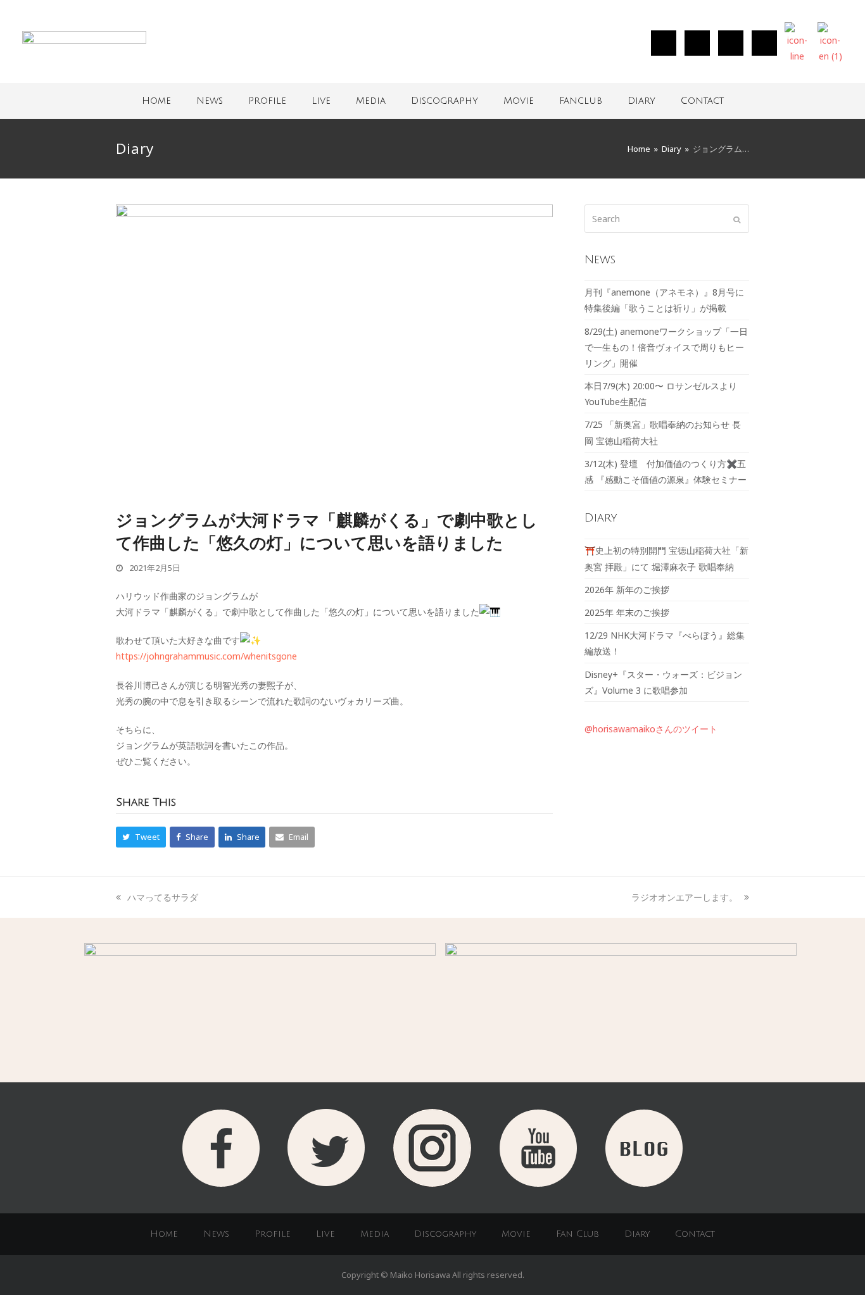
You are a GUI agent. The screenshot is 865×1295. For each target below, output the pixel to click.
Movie (518, 101)
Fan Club (577, 1234)
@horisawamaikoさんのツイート (650, 729)
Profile (267, 101)
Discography (444, 101)
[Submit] (736, 219)
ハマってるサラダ (162, 897)
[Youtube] (764, 43)
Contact (702, 101)
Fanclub (580, 101)
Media (371, 101)
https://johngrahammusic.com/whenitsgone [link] (206, 656)
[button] (141, 837)
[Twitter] (697, 43)
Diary (641, 101)
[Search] (666, 218)
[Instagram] (663, 43)
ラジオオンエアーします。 (684, 897)
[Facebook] (730, 43)
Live (321, 101)
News (209, 101)
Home (156, 101)
